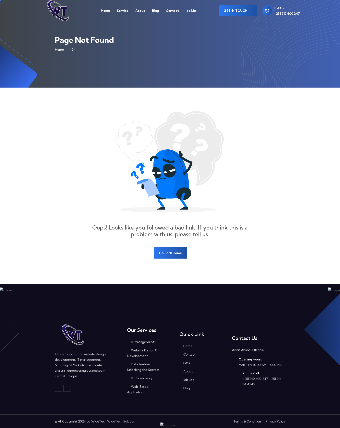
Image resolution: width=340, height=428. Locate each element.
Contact (172, 11)
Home (105, 11)
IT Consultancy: (141, 378)
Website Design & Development (142, 353)
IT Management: (142, 342)
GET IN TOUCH (236, 11)
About (140, 11)
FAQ (186, 363)
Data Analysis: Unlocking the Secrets (143, 367)
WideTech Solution (121, 421)
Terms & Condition (247, 421)
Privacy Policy (275, 421)
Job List (191, 11)
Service (122, 11)
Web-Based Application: (138, 389)
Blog (155, 11)
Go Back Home (170, 253)
